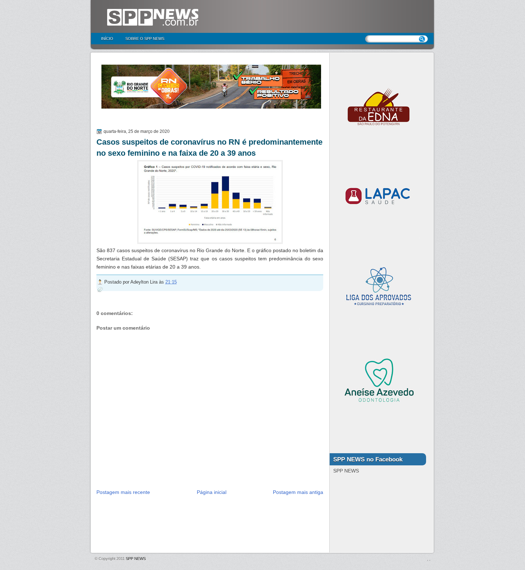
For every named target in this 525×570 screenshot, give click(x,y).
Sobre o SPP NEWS (144, 38)
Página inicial (211, 492)
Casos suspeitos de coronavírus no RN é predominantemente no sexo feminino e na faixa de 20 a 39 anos (209, 148)
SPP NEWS (136, 558)
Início (107, 38)
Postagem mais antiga (298, 492)
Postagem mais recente (123, 492)
